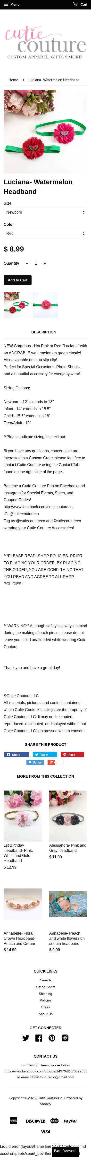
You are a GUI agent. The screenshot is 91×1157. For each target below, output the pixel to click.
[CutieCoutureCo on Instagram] (65, 1040)
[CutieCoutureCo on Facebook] (38, 1040)
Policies (45, 1000)
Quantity (11, 263)
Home (13, 80)
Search (45, 980)
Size (7, 203)
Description (43, 332)
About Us (46, 1014)
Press (45, 1007)
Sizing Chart (45, 987)
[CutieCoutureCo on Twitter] (25, 1040)
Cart (83, 4)
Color (9, 224)
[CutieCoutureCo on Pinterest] (52, 1040)
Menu (14, 4)
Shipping (45, 994)
